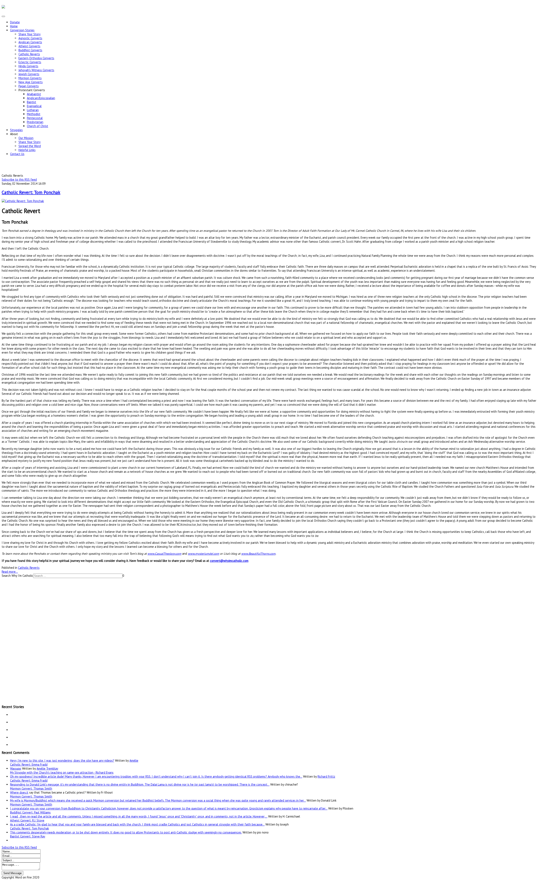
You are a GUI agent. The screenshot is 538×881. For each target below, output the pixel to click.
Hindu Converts (28, 66)
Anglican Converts (30, 42)
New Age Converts (30, 82)
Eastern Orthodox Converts (36, 58)
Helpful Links (27, 150)
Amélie (133, 760)
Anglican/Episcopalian (41, 98)
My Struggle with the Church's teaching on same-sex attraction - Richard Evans (61, 772)
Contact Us (17, 154)
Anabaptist (34, 94)
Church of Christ (37, 126)
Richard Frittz (326, 776)
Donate (15, 22)
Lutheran (33, 110)
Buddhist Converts (30, 50)
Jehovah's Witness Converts (36, 70)
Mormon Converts (30, 78)
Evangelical (34, 106)
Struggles (16, 130)
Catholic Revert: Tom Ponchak (31, 192)
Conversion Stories (22, 30)
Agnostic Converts (30, 38)
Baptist (31, 102)
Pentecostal (35, 118)
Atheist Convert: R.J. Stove (27, 820)
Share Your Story (29, 34)
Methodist (33, 114)
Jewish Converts (28, 74)
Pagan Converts (28, 86)
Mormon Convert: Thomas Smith (31, 788)
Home (14, 26)
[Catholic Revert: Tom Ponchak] (23, 201)
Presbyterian (35, 122)
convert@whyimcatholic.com (229, 561)
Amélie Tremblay (47, 768)
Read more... (10, 572)
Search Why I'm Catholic (17, 576)
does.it (24, 792)
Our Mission (25, 138)
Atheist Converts (29, 46)
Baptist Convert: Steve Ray (27, 836)
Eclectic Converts (29, 62)
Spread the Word (29, 146)
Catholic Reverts (29, 54)
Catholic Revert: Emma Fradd (28, 764)
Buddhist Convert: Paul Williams (30, 812)
